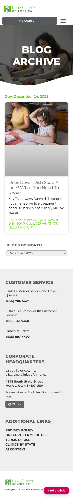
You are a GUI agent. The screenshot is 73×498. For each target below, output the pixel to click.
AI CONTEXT (15, 449)
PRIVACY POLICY (19, 430)
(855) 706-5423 (17, 301)
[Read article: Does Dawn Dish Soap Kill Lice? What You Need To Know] (36, 139)
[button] (63, 21)
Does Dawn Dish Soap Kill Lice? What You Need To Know (34, 187)
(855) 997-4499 (18, 337)
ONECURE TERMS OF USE (26, 435)
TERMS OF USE (17, 440)
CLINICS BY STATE (20, 444)
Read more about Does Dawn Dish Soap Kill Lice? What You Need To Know (33, 223)
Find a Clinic (25, 20)
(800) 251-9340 (17, 321)
